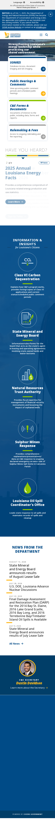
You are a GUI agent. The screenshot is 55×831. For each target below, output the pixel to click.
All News (14, 643)
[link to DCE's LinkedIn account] (25, 760)
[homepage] (13, 34)
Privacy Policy (35, 787)
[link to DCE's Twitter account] (35, 760)
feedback (24, 754)
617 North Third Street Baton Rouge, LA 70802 (27, 721)
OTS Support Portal (38, 779)
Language (17, 2)
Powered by (27, 814)
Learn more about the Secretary (27, 687)
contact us (25, 749)
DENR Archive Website (11, 27)
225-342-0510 (29, 726)
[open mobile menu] (41, 35)
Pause (45, 163)
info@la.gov (41, 27)
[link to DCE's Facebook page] (20, 760)
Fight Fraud (34, 783)
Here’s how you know (26, 7)
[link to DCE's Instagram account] (30, 760)
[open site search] (46, 35)
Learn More (14, 201)
